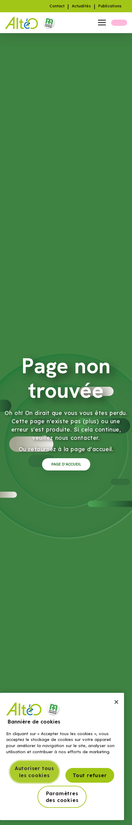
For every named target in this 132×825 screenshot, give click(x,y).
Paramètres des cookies (62, 796)
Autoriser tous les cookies (34, 771)
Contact (56, 6)
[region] (62, 756)
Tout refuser (90, 775)
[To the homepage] (31, 22)
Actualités (81, 6)
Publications (110, 6)
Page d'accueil (66, 464)
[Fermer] (116, 702)
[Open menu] (102, 22)
